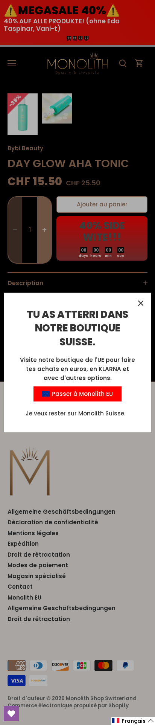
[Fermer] (140, 303)
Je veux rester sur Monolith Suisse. (75, 413)
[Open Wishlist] (11, 713)
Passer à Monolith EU (81, 394)
